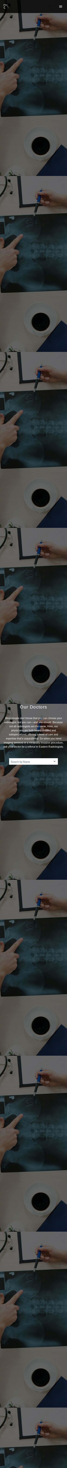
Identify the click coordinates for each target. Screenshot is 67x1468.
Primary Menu (61, 6)
